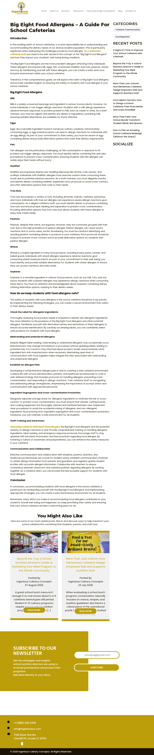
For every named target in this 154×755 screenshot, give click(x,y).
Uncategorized (122, 36)
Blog (120, 11)
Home (44, 11)
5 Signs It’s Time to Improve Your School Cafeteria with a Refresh (128, 53)
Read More (34, 610)
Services (65, 11)
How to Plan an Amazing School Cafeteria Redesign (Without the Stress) (127, 133)
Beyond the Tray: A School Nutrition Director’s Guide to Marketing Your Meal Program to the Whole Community (128, 70)
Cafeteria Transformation (128, 29)
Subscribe (96, 667)
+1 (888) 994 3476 (25, 723)
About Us (54, 11)
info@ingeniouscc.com (27, 729)
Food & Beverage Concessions (100, 11)
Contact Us (130, 11)
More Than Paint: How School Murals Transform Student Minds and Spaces (127, 120)
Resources (78, 11)
